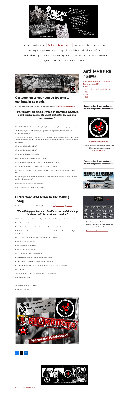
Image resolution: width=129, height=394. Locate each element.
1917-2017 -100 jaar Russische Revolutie (98, 89)
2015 (86, 97)
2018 (86, 86)
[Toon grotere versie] (47, 83)
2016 (86, 94)
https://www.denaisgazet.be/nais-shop (97, 231)
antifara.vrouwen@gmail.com (65, 106)
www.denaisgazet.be (98, 150)
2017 (86, 92)
